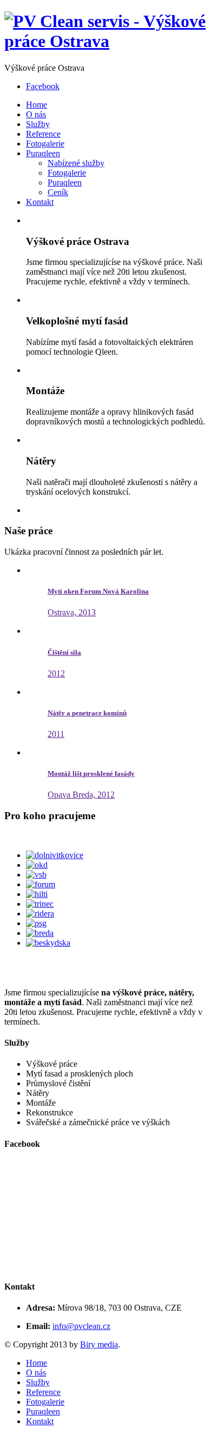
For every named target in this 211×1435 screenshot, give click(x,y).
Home (36, 104)
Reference (43, 133)
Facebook (43, 86)
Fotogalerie (45, 143)
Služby (38, 124)
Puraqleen (43, 153)
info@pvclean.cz (81, 1326)
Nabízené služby (76, 163)
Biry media (99, 1344)
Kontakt (40, 202)
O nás (36, 114)
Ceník (58, 192)
